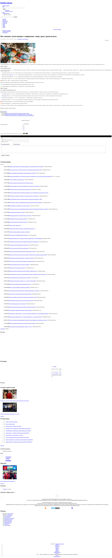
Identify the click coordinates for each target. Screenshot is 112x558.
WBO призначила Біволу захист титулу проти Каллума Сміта (21, 300)
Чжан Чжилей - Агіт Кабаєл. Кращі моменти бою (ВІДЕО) (17, 433)
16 (60, 372)
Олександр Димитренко (9, 518)
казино (8, 460)
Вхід (4, 6)
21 (57, 374)
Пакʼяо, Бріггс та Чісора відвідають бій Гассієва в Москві (20, 293)
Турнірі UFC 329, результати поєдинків (17, 267)
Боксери (57, 550)
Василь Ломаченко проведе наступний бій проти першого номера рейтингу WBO (25, 199)
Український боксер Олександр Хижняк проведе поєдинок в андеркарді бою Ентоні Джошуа (27, 274)
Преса (4, 27)
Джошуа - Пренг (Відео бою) (14, 225)
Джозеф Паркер (8, 522)
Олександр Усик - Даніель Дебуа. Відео (13, 426)
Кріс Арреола (7, 517)
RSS (3, 12)
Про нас (57, 555)
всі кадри (2, 483)
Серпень (54, 366)
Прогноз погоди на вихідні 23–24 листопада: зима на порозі (17, 113)
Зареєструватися (6, 5)
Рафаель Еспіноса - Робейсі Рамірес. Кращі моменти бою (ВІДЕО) (19, 441)
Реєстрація (7, 10)
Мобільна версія (6, 13)
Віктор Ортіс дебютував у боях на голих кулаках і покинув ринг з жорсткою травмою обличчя (28, 254)
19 (54, 374)
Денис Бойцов (7, 525)
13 (56, 372)
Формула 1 (5, 489)
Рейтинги (57, 551)
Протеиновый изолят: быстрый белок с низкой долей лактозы (21, 258)
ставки (8, 458)
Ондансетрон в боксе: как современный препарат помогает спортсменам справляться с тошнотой (28, 209)
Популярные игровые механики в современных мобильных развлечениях (23, 241)
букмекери (8, 456)
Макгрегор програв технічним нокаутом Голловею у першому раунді (23, 271)
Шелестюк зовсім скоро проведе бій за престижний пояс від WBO (22, 251)
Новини (4, 20)
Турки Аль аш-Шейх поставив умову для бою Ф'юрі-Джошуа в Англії (22, 297)
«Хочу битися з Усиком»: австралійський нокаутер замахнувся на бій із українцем (25, 202)
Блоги (4, 26)
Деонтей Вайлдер (8, 515)
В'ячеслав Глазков (8, 520)
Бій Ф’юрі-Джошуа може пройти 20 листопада (18, 222)
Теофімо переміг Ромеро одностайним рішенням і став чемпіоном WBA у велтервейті (26, 166)
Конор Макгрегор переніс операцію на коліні (18, 218)
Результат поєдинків (7, 30)
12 (54, 372)
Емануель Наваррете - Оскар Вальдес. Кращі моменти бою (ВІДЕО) (19, 439)
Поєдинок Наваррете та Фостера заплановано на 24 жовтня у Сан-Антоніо (24, 186)
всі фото (2, 416)
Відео (57, 547)
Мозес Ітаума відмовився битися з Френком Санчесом (20, 284)
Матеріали (20, 39)
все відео (2, 445)
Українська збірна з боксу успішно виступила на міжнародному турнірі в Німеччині (26, 238)
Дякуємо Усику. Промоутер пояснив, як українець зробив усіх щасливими (23, 195)
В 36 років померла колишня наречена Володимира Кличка (21, 182)
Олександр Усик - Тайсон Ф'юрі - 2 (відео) (14, 435)
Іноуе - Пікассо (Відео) (10, 424)
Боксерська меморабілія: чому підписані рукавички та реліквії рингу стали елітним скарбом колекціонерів (30, 176)
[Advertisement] (56, 347)
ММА (4, 24)
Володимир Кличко (8, 519)
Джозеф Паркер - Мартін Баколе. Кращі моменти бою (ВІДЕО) (18, 430)
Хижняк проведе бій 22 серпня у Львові (16, 212)
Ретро (4, 25)
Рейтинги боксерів (6, 31)
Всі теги (57, 553)
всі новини (2, 328)
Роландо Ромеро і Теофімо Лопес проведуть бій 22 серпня (20, 310)
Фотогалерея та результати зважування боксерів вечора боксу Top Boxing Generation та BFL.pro (14, 400)
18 (53, 374)
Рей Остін (7, 524)
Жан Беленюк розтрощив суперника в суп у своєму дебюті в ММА (22, 280)
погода (5, 111)
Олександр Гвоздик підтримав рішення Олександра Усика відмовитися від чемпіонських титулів (28, 320)
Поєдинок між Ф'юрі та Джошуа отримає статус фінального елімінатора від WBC (25, 169)
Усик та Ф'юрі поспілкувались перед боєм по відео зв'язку (17, 437)
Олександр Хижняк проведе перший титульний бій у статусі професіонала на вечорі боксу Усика (28, 192)
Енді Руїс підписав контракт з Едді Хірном (17, 303)
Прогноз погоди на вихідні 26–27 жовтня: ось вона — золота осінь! (18, 114)
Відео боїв (5, 22)
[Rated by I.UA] (53, 541)
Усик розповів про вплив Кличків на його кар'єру (19, 244)
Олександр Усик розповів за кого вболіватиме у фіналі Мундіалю (22, 261)
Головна (4, 19)
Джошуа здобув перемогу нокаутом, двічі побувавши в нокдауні (22, 228)
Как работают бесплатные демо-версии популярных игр (20, 189)
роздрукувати (25, 39)
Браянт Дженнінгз (8, 521)
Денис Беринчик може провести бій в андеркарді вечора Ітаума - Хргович (24, 290)
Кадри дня (5, 23)
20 (56, 374)
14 (57, 372)
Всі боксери (5, 32)
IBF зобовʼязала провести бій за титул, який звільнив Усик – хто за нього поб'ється (25, 316)
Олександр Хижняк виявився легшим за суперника (19, 231)
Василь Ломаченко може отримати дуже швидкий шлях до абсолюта (22, 173)
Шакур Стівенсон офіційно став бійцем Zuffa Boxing (19, 287)
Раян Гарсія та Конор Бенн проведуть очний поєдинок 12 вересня (22, 323)
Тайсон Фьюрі (10, 513)
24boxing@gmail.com (59, 543)
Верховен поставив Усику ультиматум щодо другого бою (20, 215)
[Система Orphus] (17, 134)
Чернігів (11, 74)
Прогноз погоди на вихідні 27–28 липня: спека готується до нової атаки (19, 115)
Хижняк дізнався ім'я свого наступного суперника (19, 264)
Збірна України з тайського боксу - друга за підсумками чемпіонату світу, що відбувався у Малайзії (28, 313)
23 (60, 374)
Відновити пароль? (9, 11)
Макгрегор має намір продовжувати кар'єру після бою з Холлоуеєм (22, 307)
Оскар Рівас (10, 514)
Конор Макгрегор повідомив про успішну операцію (19, 205)
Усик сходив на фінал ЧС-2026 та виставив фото (18, 248)
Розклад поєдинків (57, 29)
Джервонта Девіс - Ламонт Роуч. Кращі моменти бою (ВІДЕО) (18, 428)
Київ (5, 95)
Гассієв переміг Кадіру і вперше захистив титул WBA (19, 277)
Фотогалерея (5, 21)
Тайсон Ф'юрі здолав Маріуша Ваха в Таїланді (18, 235)
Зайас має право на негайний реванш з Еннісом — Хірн (20, 326)
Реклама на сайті (57, 556)
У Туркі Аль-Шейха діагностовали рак (16, 179)
